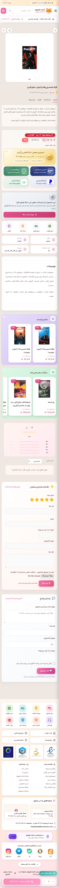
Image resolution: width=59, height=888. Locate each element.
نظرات (39, 99)
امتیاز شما (50, 495)
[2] (47, 499)
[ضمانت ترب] (8, 752)
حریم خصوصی (24, 783)
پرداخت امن (51, 780)
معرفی (55, 99)
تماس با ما (25, 768)
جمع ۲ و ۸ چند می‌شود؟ (46, 530)
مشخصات (47, 99)
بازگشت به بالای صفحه (28, 864)
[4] (37, 499)
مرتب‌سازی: (50, 460)
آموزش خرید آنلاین (49, 772)
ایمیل (52, 519)
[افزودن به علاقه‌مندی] (3, 30)
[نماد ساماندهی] (36, 752)
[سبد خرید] (3, 11)
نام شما (51, 506)
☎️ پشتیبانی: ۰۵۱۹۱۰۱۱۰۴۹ (45, 3)
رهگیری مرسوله (50, 768)
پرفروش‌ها (48, 740)
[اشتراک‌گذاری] (9, 30)
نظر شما (51, 552)
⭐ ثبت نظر (46, 583)
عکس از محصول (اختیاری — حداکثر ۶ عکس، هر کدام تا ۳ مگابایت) (32, 572)
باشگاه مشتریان (23, 787)
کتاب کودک (48, 733)
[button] (29, 79)
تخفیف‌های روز (19, 740)
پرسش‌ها (32, 99)
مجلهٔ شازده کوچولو (22, 776)
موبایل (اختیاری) (49, 638)
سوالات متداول (24, 780)
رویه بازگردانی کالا (49, 787)
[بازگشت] (55, 30)
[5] (32, 499)
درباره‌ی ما (25, 772)
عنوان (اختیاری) (49, 541)
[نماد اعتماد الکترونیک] (50, 752)
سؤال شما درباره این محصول (45, 607)
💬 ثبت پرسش (46, 670)
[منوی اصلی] (55, 11)
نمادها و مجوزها (23, 791)
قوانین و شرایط (50, 783)
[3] (42, 499)
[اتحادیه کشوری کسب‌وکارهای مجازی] (22, 752)
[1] (52, 499)
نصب (12, 836)
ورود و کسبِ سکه (28, 214)
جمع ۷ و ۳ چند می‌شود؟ (46, 651)
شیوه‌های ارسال (50, 776)
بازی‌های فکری (19, 733)
